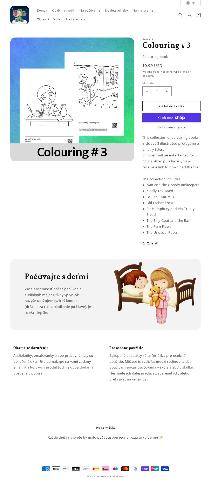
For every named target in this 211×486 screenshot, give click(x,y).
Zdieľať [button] (152, 243)
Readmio (101, 476)
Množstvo (148, 83)
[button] (180, 15)
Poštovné (167, 71)
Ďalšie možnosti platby (171, 127)
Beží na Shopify (115, 476)
